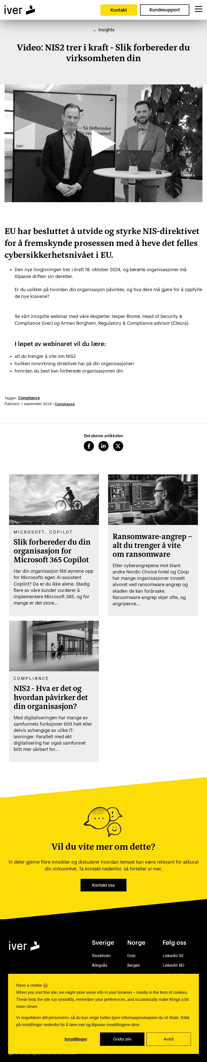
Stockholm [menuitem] (101, 955)
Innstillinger (76, 1039)
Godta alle (122, 1039)
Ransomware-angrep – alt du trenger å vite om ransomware (152, 546)
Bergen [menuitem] (133, 965)
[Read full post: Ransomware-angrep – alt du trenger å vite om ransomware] (153, 499)
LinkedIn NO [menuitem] (173, 965)
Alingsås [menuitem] (99, 965)
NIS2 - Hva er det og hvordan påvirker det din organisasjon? (51, 698)
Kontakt (119, 10)
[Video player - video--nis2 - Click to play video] (103, 143)
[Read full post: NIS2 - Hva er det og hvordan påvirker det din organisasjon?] (54, 646)
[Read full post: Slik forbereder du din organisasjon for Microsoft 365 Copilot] (54, 499)
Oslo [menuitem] (131, 955)
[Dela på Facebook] (89, 446)
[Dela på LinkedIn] (103, 446)
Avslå (169, 1039)
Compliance (29, 398)
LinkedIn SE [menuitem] (173, 955)
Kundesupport (164, 10)
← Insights (104, 29)
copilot (61, 532)
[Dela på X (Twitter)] (118, 446)
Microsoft (29, 532)
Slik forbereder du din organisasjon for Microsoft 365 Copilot (52, 551)
